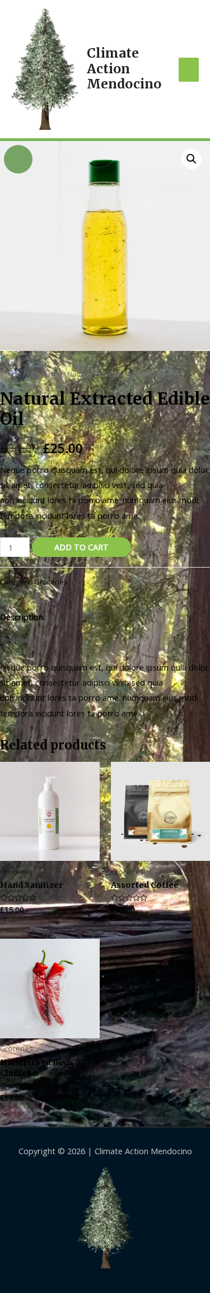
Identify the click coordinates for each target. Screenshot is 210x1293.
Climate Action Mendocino (124, 68)
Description (21, 616)
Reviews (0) (21, 639)
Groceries (44, 374)
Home (10, 374)
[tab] (105, 617)
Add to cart (81, 546)
